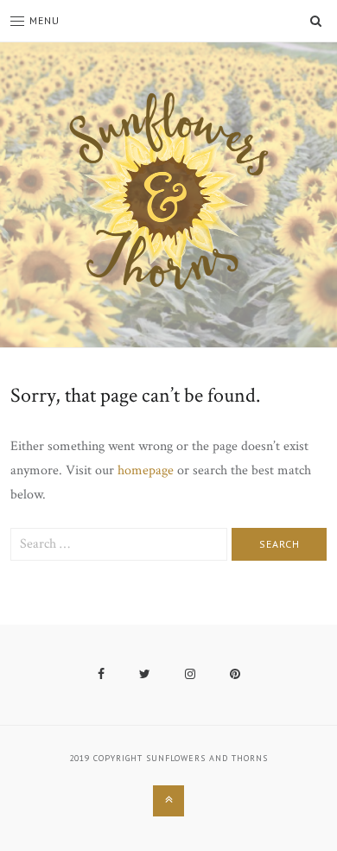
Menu (44, 20)
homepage (146, 470)
